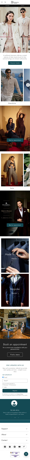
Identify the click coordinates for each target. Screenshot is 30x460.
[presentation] (28, 85)
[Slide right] (18, 417)
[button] (2, 2)
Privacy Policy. (20, 394)
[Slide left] (11, 417)
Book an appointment (15, 140)
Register (15, 391)
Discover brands (15, 63)
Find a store (15, 354)
